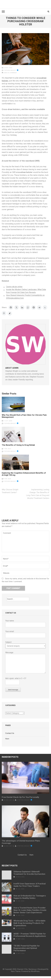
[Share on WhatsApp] (28, 307)
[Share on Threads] (4, 313)
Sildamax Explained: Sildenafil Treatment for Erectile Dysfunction (29, 873)
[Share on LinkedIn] (22, 307)
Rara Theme (16, 971)
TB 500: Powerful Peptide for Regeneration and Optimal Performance (27, 948)
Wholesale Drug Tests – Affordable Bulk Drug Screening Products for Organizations (29, 923)
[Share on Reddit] (39, 307)
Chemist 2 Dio (22, 969)
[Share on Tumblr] (45, 307)
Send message (13, 690)
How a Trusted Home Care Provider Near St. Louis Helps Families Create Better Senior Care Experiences (30, 910)
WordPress (35, 971)
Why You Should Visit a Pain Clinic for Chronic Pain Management (24, 416)
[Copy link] (9, 313)
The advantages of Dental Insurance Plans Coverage (21, 842)
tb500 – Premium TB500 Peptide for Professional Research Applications (30, 935)
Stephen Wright (9, 70)
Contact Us (9, 733)
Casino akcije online (14, 287)
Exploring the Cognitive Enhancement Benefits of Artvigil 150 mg (24, 474)
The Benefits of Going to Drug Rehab (18, 445)
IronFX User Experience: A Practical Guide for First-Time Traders (30, 885)
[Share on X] (16, 307)
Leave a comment (10, 73)
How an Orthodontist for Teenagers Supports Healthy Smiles (30, 897)
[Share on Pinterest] (33, 307)
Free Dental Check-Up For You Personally (20, 797)
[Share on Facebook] (11, 307)
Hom (7, 739)
